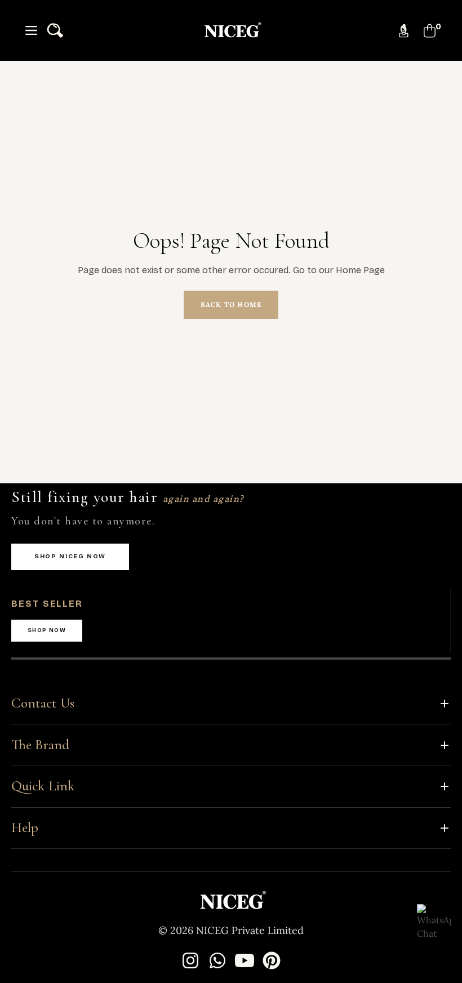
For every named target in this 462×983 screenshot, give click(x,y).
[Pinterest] (271, 960)
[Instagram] (190, 960)
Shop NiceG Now (70, 556)
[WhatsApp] (217, 960)
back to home (231, 304)
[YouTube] (244, 960)
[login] (403, 31)
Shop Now (47, 630)
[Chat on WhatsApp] (434, 921)
